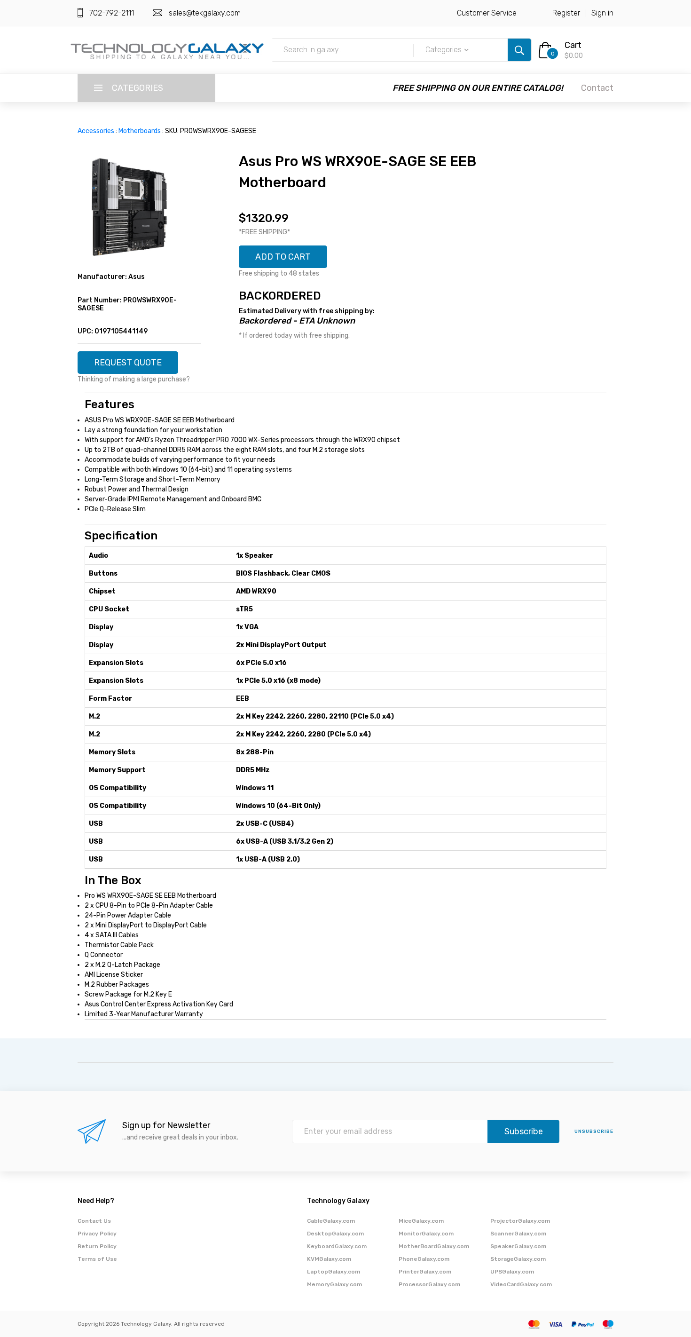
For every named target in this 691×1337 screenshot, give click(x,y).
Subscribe (523, 1131)
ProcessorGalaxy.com (429, 1284)
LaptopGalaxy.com (333, 1271)
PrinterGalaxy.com (425, 1271)
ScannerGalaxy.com (518, 1233)
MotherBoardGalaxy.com (434, 1246)
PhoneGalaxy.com (424, 1259)
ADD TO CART (283, 257)
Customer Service (487, 12)
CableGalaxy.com (331, 1221)
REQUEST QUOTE (128, 362)
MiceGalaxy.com (421, 1221)
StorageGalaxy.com (518, 1259)
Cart (573, 45)
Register (566, 12)
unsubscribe (593, 1131)
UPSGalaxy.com (512, 1271)
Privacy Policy (97, 1233)
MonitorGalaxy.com (426, 1233)
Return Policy (97, 1246)
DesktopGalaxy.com (335, 1233)
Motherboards (139, 131)
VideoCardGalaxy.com (521, 1284)
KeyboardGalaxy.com (337, 1246)
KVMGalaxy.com (329, 1259)
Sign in (602, 12)
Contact (597, 88)
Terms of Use (97, 1259)
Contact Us (94, 1221)
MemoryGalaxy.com (334, 1284)
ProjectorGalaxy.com (520, 1221)
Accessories (96, 131)
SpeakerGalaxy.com (518, 1246)
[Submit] (519, 50)
